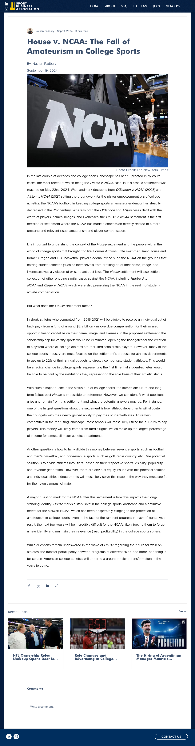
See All (183, 611)
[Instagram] (6, 8)
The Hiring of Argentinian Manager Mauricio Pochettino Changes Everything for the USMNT (158, 657)
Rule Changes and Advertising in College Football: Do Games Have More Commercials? (97, 657)
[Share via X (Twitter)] (38, 586)
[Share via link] (57, 586)
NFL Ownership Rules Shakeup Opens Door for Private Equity (34, 657)
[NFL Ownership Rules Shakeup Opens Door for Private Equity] (35, 633)
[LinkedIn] (6, 4)
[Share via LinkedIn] (47, 586)
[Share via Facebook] (29, 586)
